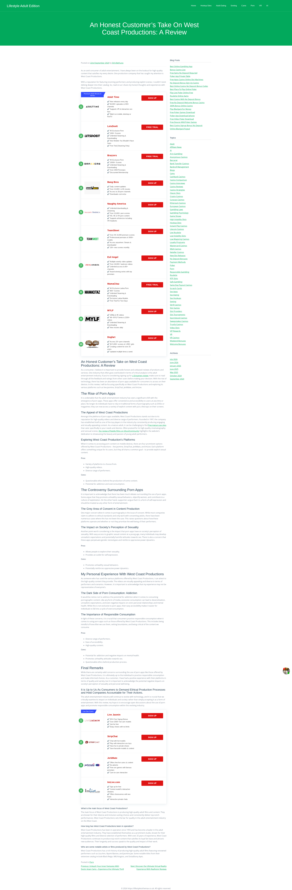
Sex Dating (174, 295)
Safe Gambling (176, 282)
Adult (172, 144)
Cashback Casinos (177, 176)
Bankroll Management (179, 167)
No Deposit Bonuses (179, 259)
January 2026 (175, 366)
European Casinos (178, 206)
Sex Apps (174, 291)
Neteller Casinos (177, 252)
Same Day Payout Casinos (181, 285)
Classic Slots (175, 193)
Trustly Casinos (176, 324)
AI (267, 6)
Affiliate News (176, 147)
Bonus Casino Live (177, 70)
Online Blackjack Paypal (180, 129)
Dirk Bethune (117, 63)
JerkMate (112, 758)
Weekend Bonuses (178, 341)
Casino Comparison (178, 180)
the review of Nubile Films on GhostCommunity (119, 431)
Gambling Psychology (179, 213)
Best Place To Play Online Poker (183, 89)
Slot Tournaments (177, 314)
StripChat (112, 736)
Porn (253, 6)
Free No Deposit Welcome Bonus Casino (187, 102)
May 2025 (174, 372)
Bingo (172, 170)
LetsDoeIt (112, 126)
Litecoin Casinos (177, 229)
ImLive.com (113, 782)
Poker (172, 265)
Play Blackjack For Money (180, 109)
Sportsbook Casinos (178, 318)
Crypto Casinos (176, 196)
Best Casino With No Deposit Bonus (185, 99)
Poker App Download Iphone (182, 115)
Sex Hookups (175, 298)
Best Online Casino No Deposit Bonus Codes (189, 86)
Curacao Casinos (177, 199)
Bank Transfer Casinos (179, 163)
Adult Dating (221, 6)
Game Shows (175, 216)
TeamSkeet (113, 230)
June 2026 (174, 362)
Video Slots (175, 327)
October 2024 (176, 375)
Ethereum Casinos (178, 203)
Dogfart (111, 337)
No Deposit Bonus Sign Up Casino (184, 83)
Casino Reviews (176, 186)
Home (193, 6)
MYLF (110, 310)
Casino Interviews (177, 183)
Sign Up (152, 98)
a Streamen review (140, 375)
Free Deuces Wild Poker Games (183, 122)
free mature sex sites (157, 425)
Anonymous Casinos (179, 157)
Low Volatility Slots (178, 236)
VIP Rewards (175, 331)
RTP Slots (174, 278)
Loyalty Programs (177, 242)
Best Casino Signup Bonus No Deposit (186, 125)
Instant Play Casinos (178, 226)
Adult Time (113, 97)
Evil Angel (112, 257)
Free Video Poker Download (182, 119)
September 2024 (177, 379)
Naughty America (116, 203)
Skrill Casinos (175, 305)
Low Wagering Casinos (179, 239)
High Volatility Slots (178, 219)
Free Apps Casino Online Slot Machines (186, 79)
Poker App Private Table (180, 76)
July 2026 (173, 359)
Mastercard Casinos (178, 245)
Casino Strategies (177, 190)
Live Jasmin (113, 714)
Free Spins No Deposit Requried (183, 73)
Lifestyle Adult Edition (23, 6)
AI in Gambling (176, 154)
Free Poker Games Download (182, 112)
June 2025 (174, 369)
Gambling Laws (176, 209)
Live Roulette (175, 232)
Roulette (173, 275)
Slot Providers (176, 311)
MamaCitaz (113, 283)
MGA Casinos (175, 249)
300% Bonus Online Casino (181, 106)
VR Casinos (174, 337)
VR (260, 6)
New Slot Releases (177, 255)
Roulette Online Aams (179, 96)
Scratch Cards (176, 288)
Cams (243, 6)
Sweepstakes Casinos (179, 321)
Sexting (234, 6)
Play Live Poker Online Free (181, 92)
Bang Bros (113, 182)
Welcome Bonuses (178, 344)
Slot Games (175, 308)
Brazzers (112, 155)
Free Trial (152, 127)
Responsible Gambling (179, 272)
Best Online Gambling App (181, 66)
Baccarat (173, 160)
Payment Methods (178, 262)
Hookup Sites (206, 6)
